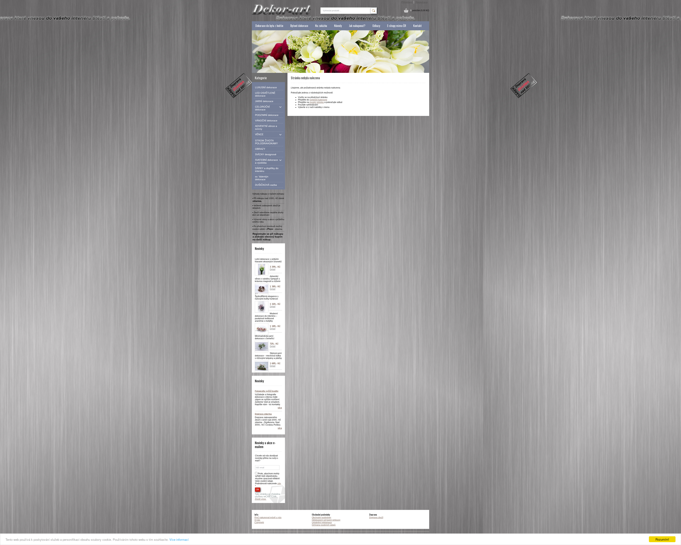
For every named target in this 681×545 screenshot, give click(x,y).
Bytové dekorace (299, 26)
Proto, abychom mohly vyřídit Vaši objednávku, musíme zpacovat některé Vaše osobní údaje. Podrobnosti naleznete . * (268, 479)
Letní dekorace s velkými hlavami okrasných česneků (268, 260)
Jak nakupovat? (357, 26)
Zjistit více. (260, 499)
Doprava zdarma (263, 414)
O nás (257, 520)
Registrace (422, 2)
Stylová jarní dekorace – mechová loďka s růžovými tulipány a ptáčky (268, 355)
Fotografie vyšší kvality (266, 391)
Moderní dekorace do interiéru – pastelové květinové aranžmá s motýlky (266, 317)
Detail (272, 269)
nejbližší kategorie (318, 100)
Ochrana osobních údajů (324, 525)
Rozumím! (662, 539)
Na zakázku (321, 26)
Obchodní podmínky (321, 517)
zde (279, 483)
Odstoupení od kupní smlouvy (326, 520)
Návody (338, 26)
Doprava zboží (376, 517)
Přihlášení (406, 2)
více (280, 408)
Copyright (259, 522)
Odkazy (376, 26)
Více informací (179, 539)
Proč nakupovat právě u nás (267, 517)
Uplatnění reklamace (322, 522)
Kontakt (417, 26)
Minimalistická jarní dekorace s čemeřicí (264, 337)
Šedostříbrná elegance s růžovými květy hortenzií (266, 297)
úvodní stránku (317, 102)
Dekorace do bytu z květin (269, 26)
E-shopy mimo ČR (396, 26)
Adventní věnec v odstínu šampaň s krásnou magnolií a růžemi (267, 279)
